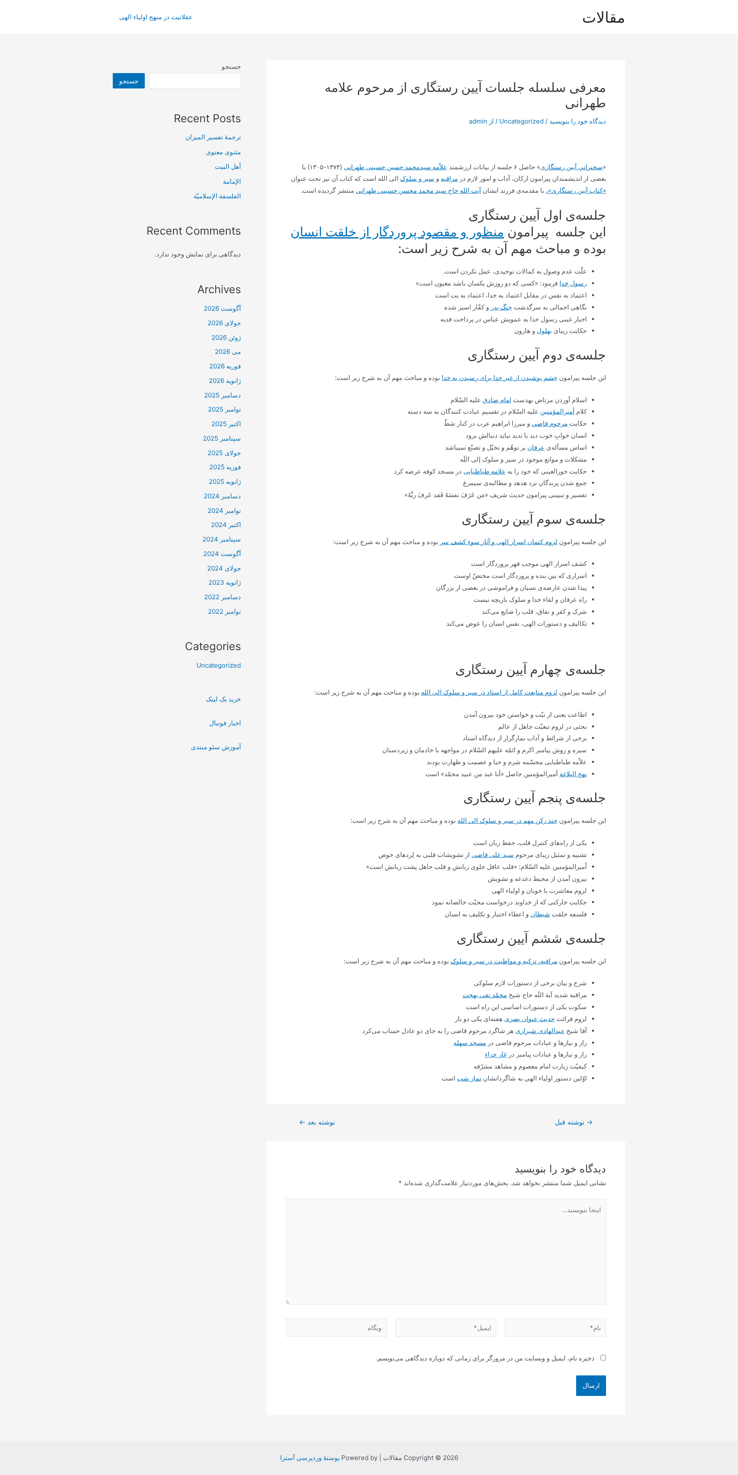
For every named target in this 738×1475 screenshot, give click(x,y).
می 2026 (228, 351)
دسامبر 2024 (222, 496)
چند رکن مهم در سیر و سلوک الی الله (507, 820)
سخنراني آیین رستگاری (571, 167)
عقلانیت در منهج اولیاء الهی (156, 17)
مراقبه (449, 178)
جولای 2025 (224, 453)
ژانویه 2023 (224, 582)
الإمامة (232, 181)
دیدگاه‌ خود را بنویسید (577, 121)
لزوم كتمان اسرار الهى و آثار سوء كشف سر (498, 542)
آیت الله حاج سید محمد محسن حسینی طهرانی (418, 190)
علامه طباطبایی (484, 471)
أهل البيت (228, 166)
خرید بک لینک (223, 699)
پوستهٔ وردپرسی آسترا (310, 1458)
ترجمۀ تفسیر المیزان (213, 137)
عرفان (536, 447)
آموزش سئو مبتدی (216, 747)
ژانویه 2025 (225, 481)
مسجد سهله (470, 1043)
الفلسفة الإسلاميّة (217, 196)
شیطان (540, 914)
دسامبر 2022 (222, 597)
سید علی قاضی (493, 855)
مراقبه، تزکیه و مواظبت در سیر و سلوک (504, 961)
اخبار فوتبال (225, 723)
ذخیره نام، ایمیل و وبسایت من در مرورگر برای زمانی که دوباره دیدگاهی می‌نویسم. (485, 1358)
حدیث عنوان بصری (529, 1019)
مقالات (603, 17)
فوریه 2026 (225, 366)
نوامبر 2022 (224, 611)
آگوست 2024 (222, 554)
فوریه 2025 (225, 467)
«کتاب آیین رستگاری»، (576, 190)
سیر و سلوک (417, 178)
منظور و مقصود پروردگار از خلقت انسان (397, 231)
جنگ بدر (501, 307)
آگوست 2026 (222, 308)
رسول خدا (573, 283)
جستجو (231, 66)
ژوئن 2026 (226, 337)
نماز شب (469, 1078)
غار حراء (496, 1054)
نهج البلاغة (573, 774)
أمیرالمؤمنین (557, 411)
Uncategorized (521, 121)
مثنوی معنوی (223, 152)
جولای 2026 (224, 323)
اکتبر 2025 (226, 424)
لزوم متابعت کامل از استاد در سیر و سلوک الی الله (489, 692)
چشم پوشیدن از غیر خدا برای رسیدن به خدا (499, 378)
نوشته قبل (574, 1122)
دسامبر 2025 (222, 395)
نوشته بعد (317, 1122)
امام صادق (497, 400)
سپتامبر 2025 (222, 438)
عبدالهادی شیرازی (540, 1031)
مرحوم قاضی (550, 423)
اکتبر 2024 (226, 525)
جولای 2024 (224, 568)
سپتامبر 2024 (221, 539)
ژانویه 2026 (225, 381)
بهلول (544, 331)
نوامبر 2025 (224, 409)
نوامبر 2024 (224, 510)
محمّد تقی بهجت (485, 995)
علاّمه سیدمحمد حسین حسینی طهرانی (395, 167)
